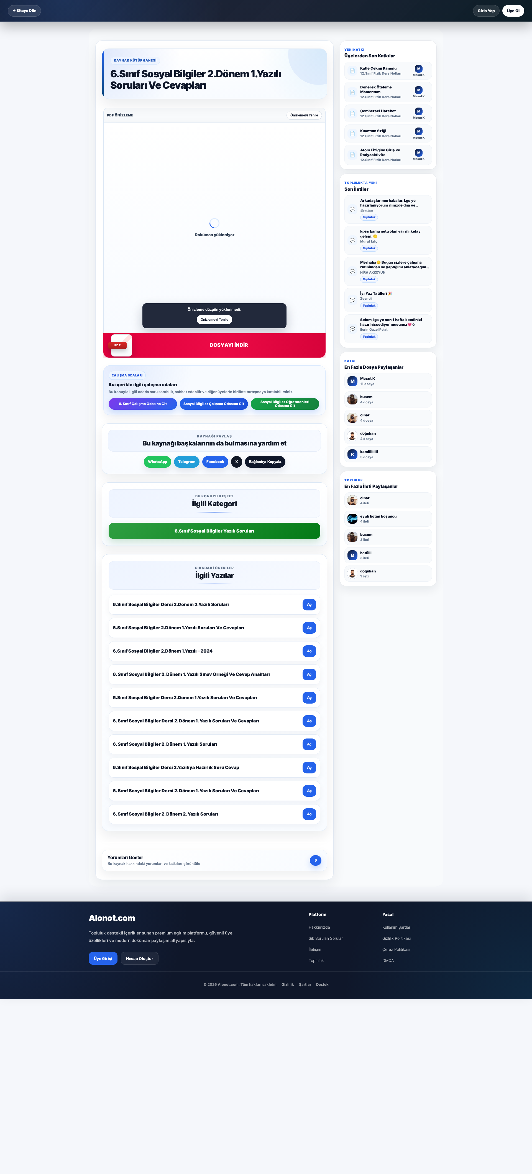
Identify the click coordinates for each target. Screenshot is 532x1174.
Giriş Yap (486, 10)
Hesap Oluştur (139, 958)
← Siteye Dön (24, 10)
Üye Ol (513, 10)
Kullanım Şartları (396, 927)
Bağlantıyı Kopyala (265, 462)
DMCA (388, 960)
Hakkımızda (319, 927)
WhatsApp (157, 461)
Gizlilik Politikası (396, 938)
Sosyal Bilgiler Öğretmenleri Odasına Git (285, 404)
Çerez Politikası (396, 949)
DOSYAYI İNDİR (229, 345)
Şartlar (305, 984)
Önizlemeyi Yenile (304, 115)
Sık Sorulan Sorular (326, 938)
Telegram (186, 461)
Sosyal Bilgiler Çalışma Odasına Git (213, 404)
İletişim (315, 949)
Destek (322, 984)
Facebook (215, 461)
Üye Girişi (103, 958)
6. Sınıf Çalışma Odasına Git (143, 404)
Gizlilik (288, 984)
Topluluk (369, 217)
